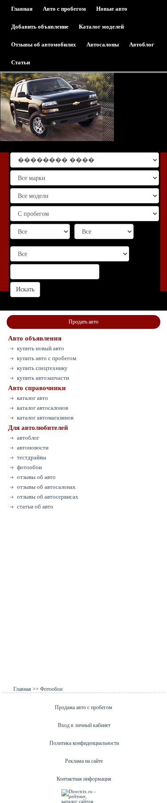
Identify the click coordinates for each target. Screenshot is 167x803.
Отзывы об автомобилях (43, 44)
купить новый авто (40, 348)
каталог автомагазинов (45, 417)
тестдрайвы (31, 457)
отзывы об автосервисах (47, 496)
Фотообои (51, 689)
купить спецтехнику (42, 368)
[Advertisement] (83, 600)
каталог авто (32, 398)
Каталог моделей (101, 26)
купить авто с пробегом (46, 358)
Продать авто (83, 322)
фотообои (29, 467)
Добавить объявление (40, 26)
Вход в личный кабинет (84, 725)
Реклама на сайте (84, 761)
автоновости (33, 447)
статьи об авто (35, 506)
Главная (22, 8)
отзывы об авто (36, 477)
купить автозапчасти (43, 377)
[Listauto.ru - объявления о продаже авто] (57, 107)
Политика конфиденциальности (84, 743)
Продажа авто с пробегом (83, 707)
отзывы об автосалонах (46, 486)
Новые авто (111, 8)
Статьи (20, 62)
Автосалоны (102, 44)
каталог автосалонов (42, 407)
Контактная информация (84, 779)
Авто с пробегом (64, 8)
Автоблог (141, 44)
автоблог (28, 437)
